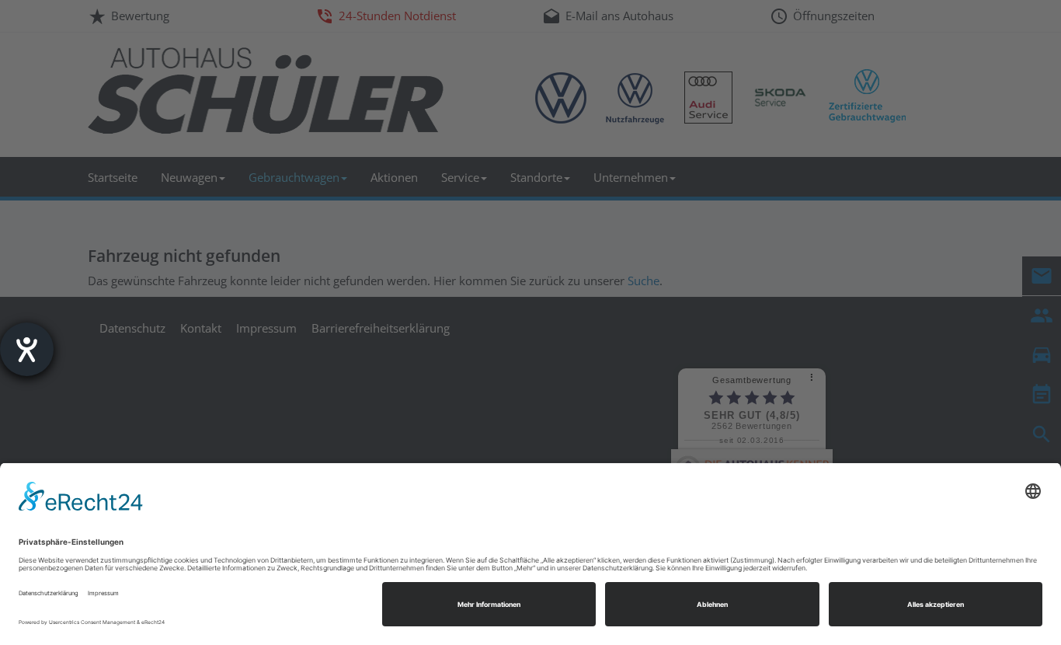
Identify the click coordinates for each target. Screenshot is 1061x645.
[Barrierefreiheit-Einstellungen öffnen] (27, 349)
